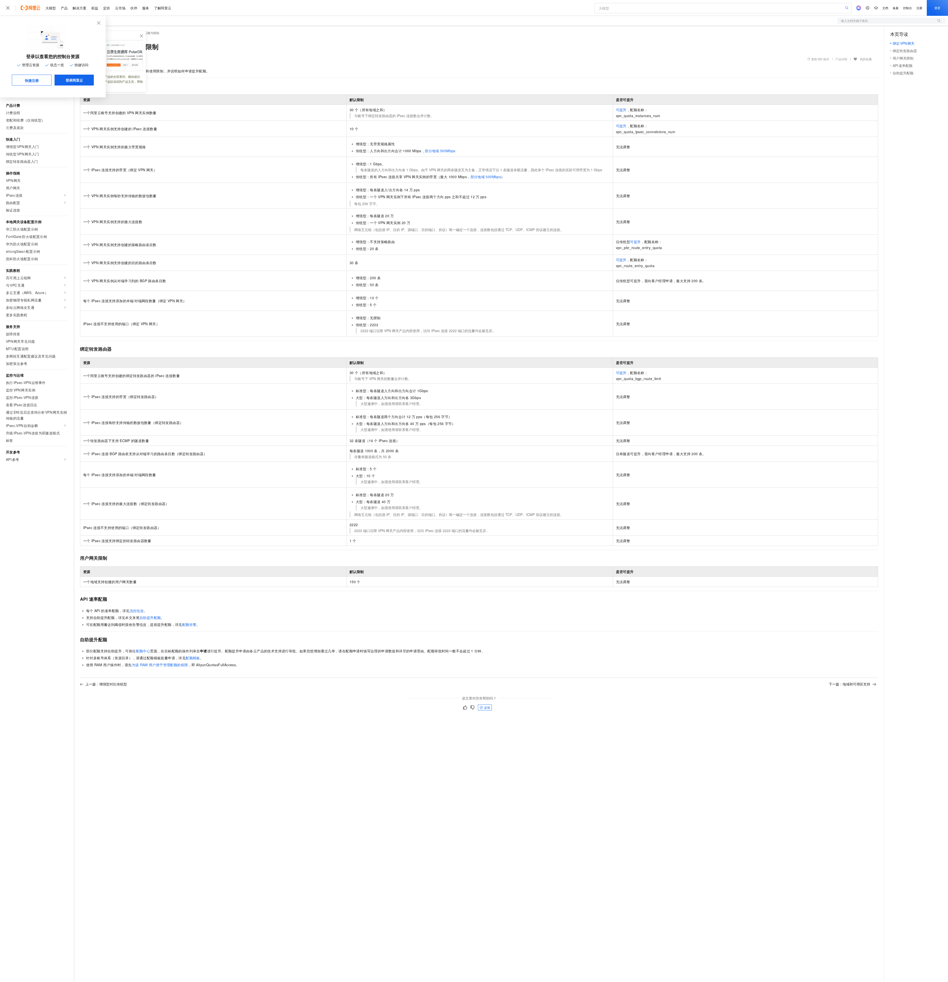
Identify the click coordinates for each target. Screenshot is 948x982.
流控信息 (137, 610)
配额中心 (143, 650)
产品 (64, 7)
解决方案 (79, 7)
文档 (885, 8)
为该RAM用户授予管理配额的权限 (160, 664)
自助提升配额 (150, 617)
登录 (937, 8)
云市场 (120, 7)
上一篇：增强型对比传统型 (106, 684)
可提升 (621, 109)
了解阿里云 (162, 7)
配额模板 (193, 657)
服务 (145, 7)
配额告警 (189, 624)
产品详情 (841, 59)
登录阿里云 (74, 80)
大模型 (50, 7)
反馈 (487, 707)
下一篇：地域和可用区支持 (849, 684)
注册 (919, 8)
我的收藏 (866, 59)
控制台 (907, 8)
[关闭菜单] (8, 8)
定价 (106, 7)
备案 (896, 8)
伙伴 (133, 7)
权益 (94, 7)
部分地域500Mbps (440, 150)
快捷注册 (32, 80)
